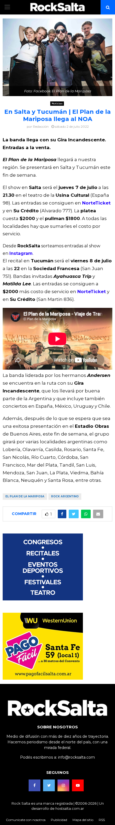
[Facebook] (34, 785)
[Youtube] (78, 785)
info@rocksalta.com (76, 757)
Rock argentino (65, 496)
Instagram (21, 253)
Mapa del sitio (82, 820)
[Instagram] (63, 785)
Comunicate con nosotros (25, 820)
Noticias (57, 103)
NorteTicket (96, 203)
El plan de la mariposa (24, 496)
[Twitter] (49, 785)
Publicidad (59, 820)
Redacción (41, 126)
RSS (102, 820)
